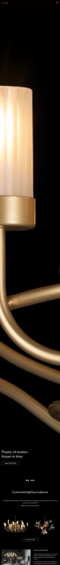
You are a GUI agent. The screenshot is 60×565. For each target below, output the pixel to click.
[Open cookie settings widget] (3, 562)
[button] (56, 3)
